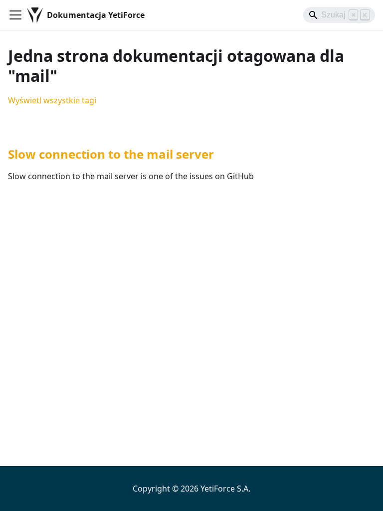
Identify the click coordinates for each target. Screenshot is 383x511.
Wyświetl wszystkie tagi (52, 100)
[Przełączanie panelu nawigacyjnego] (15, 14)
